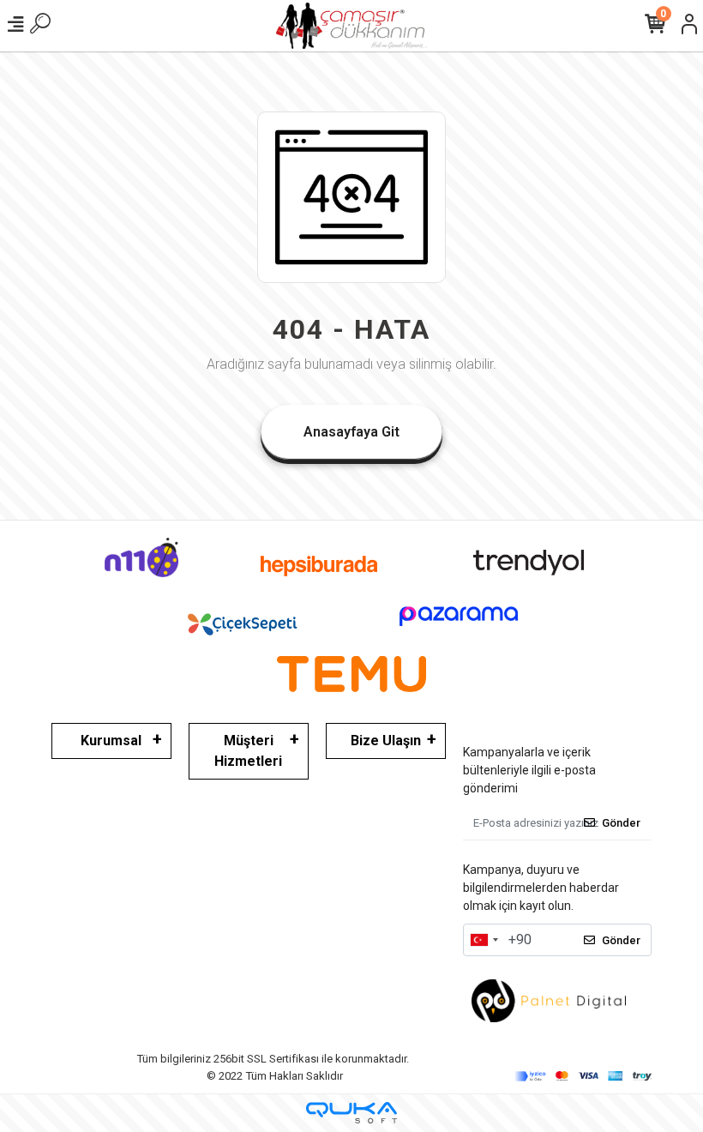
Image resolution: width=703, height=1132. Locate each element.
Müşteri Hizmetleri (248, 750)
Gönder (621, 822)
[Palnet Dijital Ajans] (549, 1000)
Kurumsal (111, 740)
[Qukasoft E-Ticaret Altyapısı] (351, 1112)
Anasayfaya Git (351, 432)
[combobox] (483, 939)
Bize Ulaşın (386, 740)
